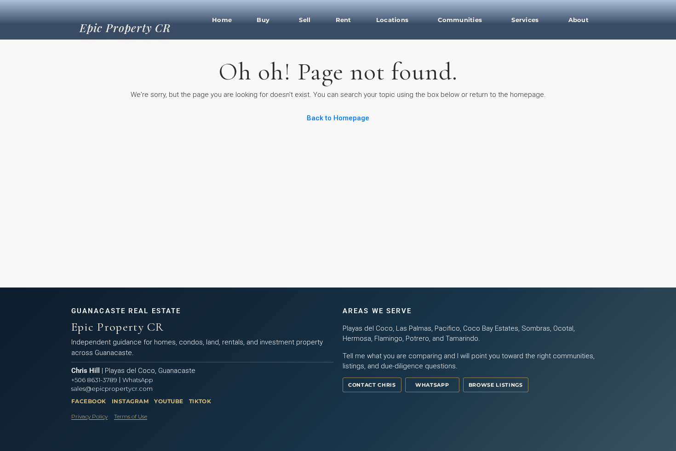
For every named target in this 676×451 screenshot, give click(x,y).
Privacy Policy (89, 416)
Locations (392, 19)
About (578, 19)
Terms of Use (130, 416)
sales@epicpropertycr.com (112, 388)
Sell (304, 19)
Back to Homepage (338, 118)
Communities (460, 19)
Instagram (130, 401)
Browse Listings (496, 385)
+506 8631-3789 (94, 379)
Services (525, 19)
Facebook (88, 401)
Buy (263, 19)
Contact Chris (372, 385)
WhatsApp (137, 379)
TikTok (200, 401)
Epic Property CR (125, 27)
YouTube (168, 401)
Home (222, 19)
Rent (343, 19)
